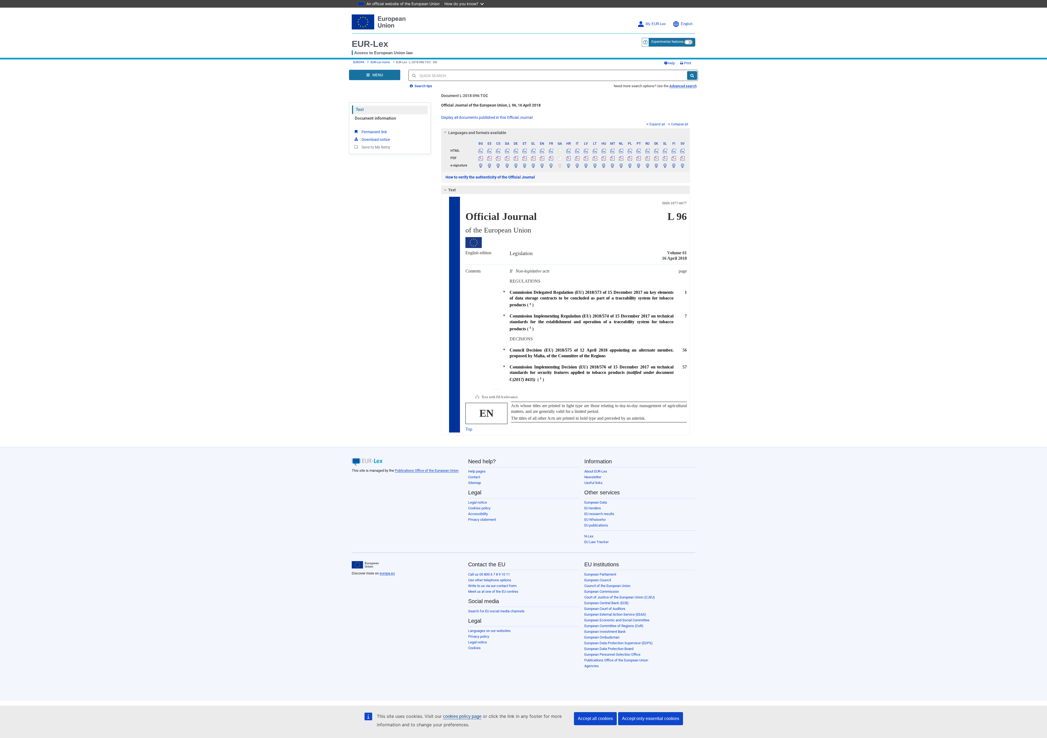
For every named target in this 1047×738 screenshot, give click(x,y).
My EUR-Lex (656, 24)
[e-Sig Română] (647, 165)
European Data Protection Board (608, 649)
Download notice (376, 139)
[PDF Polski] (630, 158)
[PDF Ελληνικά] (533, 158)
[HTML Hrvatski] (568, 150)
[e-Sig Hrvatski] (568, 165)
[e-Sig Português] (638, 165)
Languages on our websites (489, 631)
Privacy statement (482, 520)
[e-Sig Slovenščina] (665, 165)
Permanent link (374, 132)
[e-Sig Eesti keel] (524, 165)
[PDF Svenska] (682, 158)
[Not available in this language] (559, 150)
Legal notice (477, 502)
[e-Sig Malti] (612, 165)
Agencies (591, 666)
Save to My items (376, 147)
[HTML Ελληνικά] (533, 150)
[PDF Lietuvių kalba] (595, 158)
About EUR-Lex (595, 471)
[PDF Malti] (612, 158)
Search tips (423, 86)
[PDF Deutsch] (516, 158)
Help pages (477, 471)
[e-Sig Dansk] (507, 165)
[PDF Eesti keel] (524, 158)
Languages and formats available (477, 133)
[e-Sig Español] (489, 165)
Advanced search (683, 86)
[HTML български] (481, 150)
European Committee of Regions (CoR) (613, 626)
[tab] (565, 133)
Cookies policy (479, 508)
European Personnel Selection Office (612, 654)
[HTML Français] (551, 150)
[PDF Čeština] (498, 158)
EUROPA (358, 62)
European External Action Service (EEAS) (615, 614)
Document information (375, 118)
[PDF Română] (647, 158)
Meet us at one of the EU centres (493, 591)
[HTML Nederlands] (621, 150)
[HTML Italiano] (577, 150)
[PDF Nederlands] (621, 158)
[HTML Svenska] (682, 150)
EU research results (599, 514)
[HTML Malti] (612, 150)
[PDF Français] (551, 158)
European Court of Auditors (604, 609)
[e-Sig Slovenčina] (656, 165)
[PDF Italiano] (577, 158)
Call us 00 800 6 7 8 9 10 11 (489, 574)
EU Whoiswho (595, 520)
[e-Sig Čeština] (498, 165)
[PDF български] (481, 158)
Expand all (657, 124)
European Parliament (600, 574)
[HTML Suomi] (674, 150)
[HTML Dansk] (507, 150)
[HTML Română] (647, 150)
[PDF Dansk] (507, 158)
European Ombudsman (601, 637)
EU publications (596, 525)
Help (671, 63)
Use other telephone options (489, 580)
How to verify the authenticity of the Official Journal (490, 177)
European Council (597, 580)
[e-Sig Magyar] (603, 165)
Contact (474, 477)
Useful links (593, 483)
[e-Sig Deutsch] (516, 165)
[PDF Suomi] (674, 158)
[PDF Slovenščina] (665, 158)
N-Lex (588, 536)
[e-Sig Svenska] (682, 165)
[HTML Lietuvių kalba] (595, 150)
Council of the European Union (607, 586)
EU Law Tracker (596, 542)
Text (360, 109)
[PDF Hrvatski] (568, 158)
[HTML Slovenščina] (665, 150)
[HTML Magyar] (603, 150)
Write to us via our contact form (492, 586)
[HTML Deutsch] (516, 150)
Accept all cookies (595, 718)
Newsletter (592, 477)
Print (687, 63)
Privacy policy (478, 636)
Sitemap (474, 483)
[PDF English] (542, 158)
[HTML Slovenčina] (656, 150)
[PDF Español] (489, 158)
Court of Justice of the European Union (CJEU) (619, 597)
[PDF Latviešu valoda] (586, 158)
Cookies (474, 648)
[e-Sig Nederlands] (621, 165)
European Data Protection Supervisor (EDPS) (618, 643)
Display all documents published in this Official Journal (486, 117)
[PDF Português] (638, 158)
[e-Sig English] (542, 165)
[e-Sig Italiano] (577, 165)
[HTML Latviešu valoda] (586, 150)
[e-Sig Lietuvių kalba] (595, 165)
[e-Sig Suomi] (674, 165)
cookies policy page (462, 716)
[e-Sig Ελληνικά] (533, 165)
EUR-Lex (370, 44)
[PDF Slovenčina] (656, 158)
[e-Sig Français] (551, 165)
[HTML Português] (638, 150)
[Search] (692, 75)
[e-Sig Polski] (630, 165)
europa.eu (387, 573)
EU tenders (592, 508)
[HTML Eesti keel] (524, 150)
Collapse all (679, 124)
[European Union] (365, 565)
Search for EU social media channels (496, 611)
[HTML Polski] (630, 150)
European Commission (601, 591)
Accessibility (478, 514)
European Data (595, 502)
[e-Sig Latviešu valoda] (586, 165)
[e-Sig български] (481, 165)
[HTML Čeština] (498, 150)
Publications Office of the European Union (427, 470)
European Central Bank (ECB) (606, 603)
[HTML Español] (489, 150)
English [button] (687, 24)
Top (468, 429)
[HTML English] (542, 150)
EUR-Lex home (380, 62)
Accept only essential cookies (650, 718)
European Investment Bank (605, 632)
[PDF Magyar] (603, 158)
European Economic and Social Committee (616, 620)
